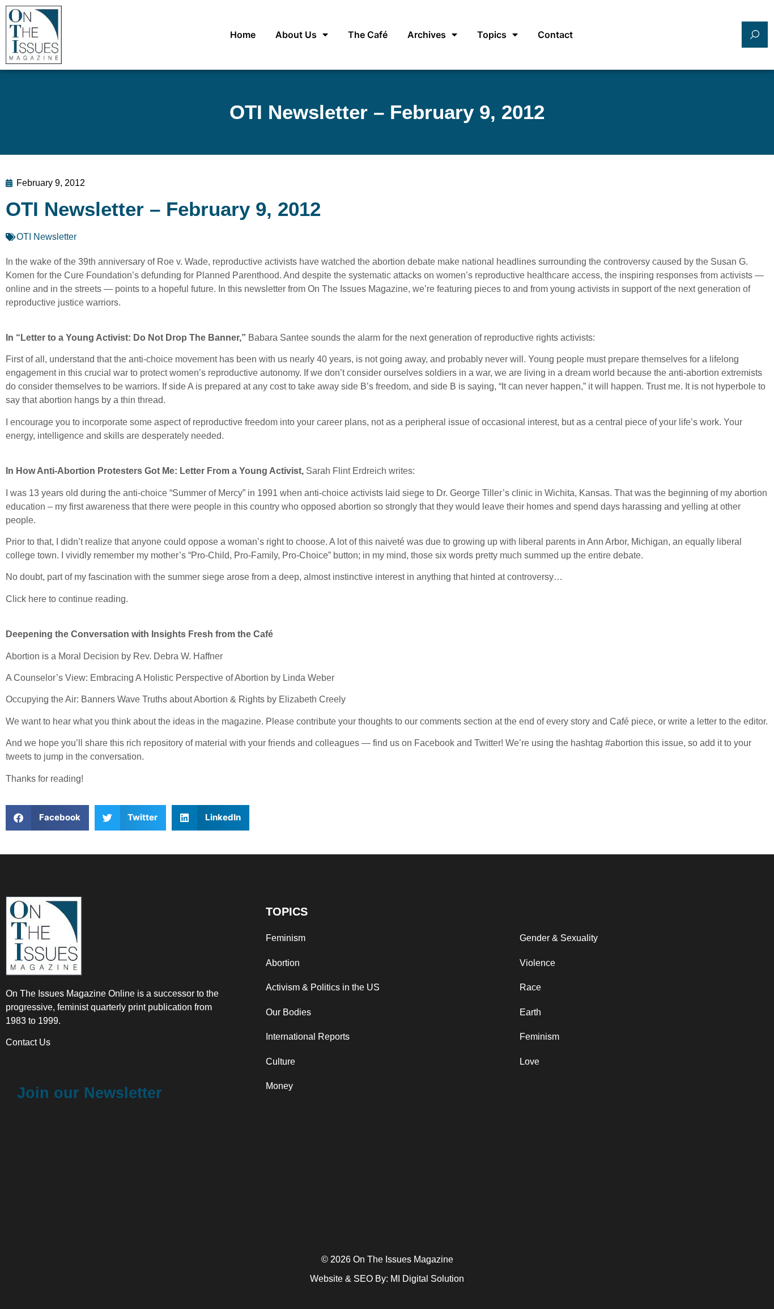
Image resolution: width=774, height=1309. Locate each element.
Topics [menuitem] (492, 34)
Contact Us (28, 1042)
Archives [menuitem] (426, 34)
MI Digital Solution (427, 1278)
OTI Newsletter (46, 237)
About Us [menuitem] (296, 34)
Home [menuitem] (243, 34)
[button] (47, 818)
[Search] (754, 34)
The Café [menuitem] (368, 34)
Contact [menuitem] (555, 34)
